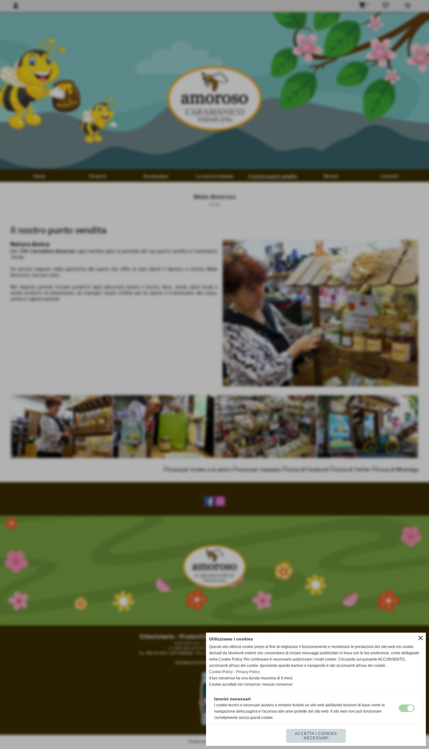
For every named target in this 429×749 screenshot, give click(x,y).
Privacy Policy (248, 672)
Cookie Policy (221, 672)
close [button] (420, 638)
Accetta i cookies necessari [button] (316, 735)
